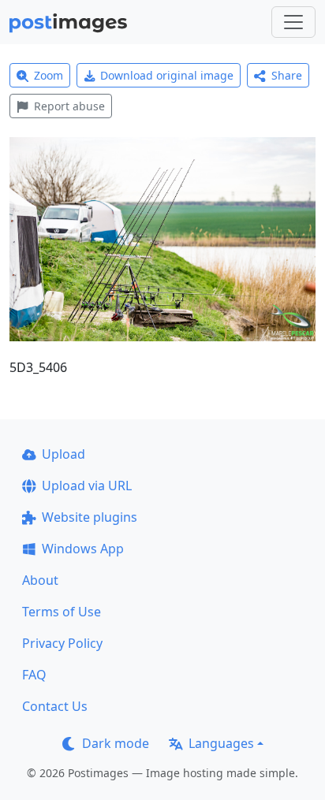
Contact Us (55, 706)
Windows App (83, 548)
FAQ (34, 674)
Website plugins (89, 517)
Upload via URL (87, 485)
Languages (221, 743)
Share (286, 75)
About (40, 580)
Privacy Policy (62, 643)
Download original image (166, 75)
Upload (63, 454)
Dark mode (115, 743)
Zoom (48, 75)
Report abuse (69, 106)
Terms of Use (61, 611)
